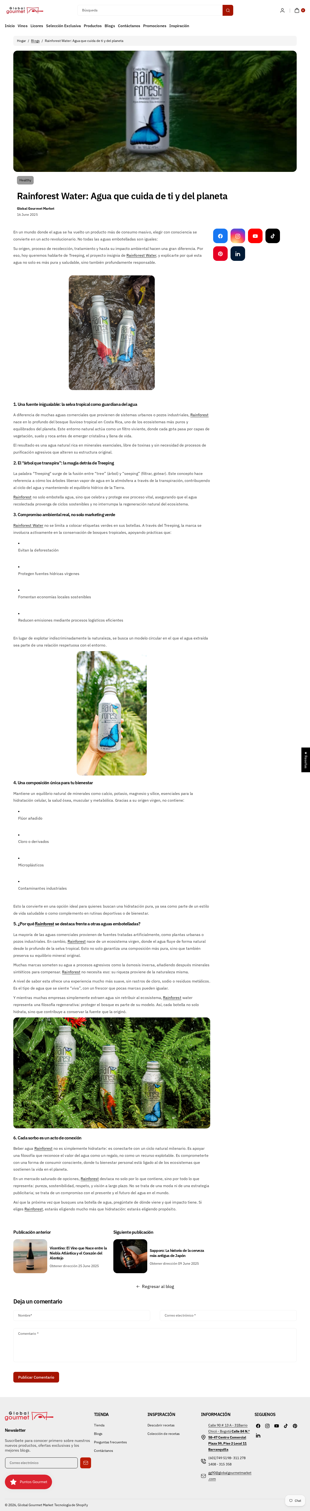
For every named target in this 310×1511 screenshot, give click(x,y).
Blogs (35, 41)
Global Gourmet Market (35, 1505)
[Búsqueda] (228, 10)
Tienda (99, 1425)
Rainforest (199, 414)
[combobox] (155, 10)
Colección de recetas (163, 1433)
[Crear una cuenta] (282, 10)
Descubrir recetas (161, 1425)
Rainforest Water (28, 525)
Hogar (21, 41)
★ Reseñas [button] (306, 759)
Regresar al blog (158, 1286)
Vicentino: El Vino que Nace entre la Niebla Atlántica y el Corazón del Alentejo (78, 1253)
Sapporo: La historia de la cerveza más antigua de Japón (177, 1253)
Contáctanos (103, 1450)
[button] (299, 10)
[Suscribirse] (85, 1462)
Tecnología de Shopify (71, 1505)
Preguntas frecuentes (110, 1442)
